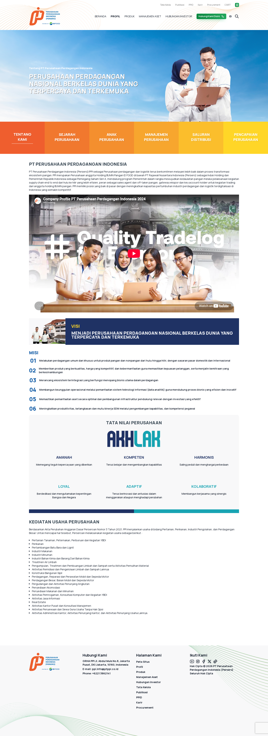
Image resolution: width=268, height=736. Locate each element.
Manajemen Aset (150, 16)
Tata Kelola (165, 4)
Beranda (100, 16)
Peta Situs (142, 661)
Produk (130, 16)
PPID (191, 4)
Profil (115, 16)
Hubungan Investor (179, 16)
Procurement (213, 4)
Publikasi (179, 4)
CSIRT (228, 4)
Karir (200, 4)
